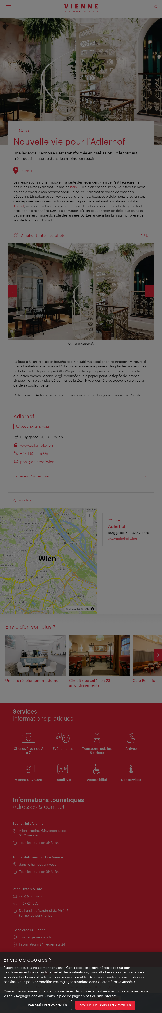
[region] (81, 982)
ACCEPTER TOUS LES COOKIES (105, 1005)
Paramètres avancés (47, 1005)
